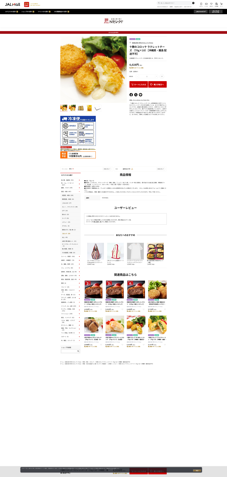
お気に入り (162, 76)
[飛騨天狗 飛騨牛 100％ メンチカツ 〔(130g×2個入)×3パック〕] (115, 290)
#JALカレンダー (178, 6)
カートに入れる (140, 84)
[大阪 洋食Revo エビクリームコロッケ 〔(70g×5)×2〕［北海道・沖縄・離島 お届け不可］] (115, 326)
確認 (197, 470)
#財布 (171, 6)
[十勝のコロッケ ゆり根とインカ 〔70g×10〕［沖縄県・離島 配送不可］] (136, 326)
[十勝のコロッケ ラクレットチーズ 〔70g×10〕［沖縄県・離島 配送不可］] (93, 69)
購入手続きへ (159, 84)
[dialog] (111, 470)
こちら (112, 468)
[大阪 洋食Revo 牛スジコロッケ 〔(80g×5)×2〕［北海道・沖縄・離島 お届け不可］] (93, 326)
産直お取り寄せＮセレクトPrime (142, 43)
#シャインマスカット (163, 6)
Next (124, 69)
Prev (62, 69)
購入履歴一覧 (98, 222)
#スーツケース (187, 6)
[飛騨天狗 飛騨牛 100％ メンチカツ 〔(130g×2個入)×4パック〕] (136, 290)
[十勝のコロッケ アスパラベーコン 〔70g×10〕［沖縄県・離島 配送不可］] (157, 326)
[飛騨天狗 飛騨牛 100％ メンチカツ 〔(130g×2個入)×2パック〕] (93, 290)
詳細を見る (107, 169)
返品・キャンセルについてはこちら (139, 100)
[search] (193, 3)
